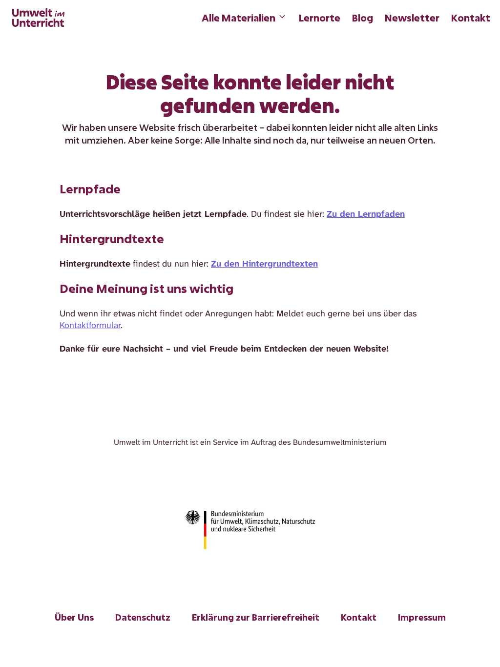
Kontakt (470, 17)
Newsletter (412, 17)
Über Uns (74, 617)
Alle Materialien (238, 17)
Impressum (422, 617)
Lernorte (319, 17)
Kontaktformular (90, 325)
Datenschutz (142, 617)
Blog (362, 17)
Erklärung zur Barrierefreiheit (255, 617)
